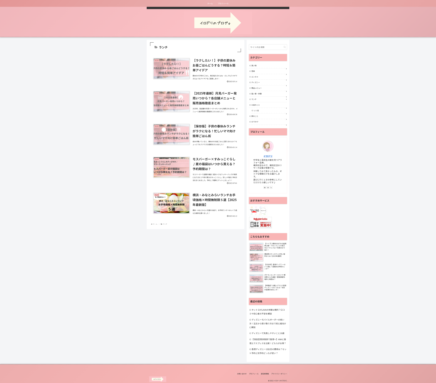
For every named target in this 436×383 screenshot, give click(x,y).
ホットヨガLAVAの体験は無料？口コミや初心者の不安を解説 (267, 311)
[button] (285, 47)
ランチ (253, 99)
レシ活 (256, 110)
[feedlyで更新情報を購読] (268, 187)
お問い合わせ (242, 374)
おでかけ (254, 121)
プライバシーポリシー (279, 374)
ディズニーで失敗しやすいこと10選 (268, 333)
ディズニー (255, 82)
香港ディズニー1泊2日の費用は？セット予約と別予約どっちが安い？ (267, 351)
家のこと (254, 116)
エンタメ (254, 76)
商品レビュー (256, 88)
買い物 (253, 65)
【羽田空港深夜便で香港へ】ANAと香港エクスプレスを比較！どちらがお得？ (267, 341)
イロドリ (267, 156)
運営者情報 (265, 374)
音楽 (253, 71)
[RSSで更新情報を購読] (271, 187)
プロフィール (254, 374)
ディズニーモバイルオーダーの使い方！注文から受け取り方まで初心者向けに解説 (267, 323)
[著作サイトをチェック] (264, 187)
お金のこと (255, 105)
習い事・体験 (256, 93)
